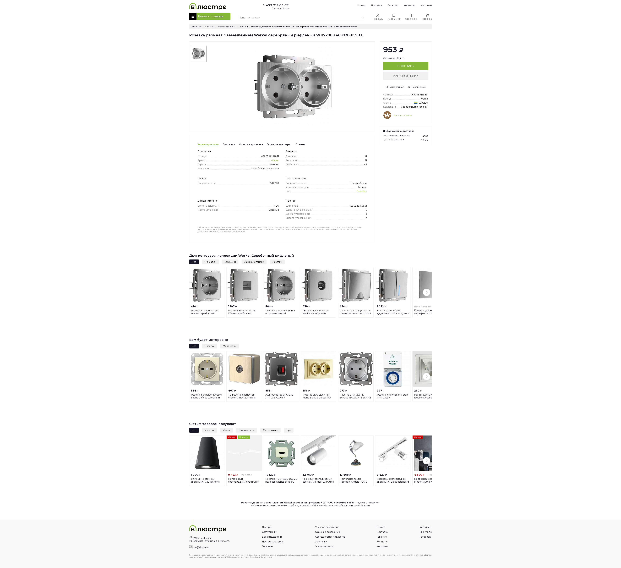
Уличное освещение (327, 527)
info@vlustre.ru (200, 547)
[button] (194, 292)
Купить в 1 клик (405, 75)
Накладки (210, 261)
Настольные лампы (273, 541)
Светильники (270, 430)
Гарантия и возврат (279, 144)
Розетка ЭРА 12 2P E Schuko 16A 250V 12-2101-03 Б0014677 (355, 397)
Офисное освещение (327, 531)
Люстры (266, 527)
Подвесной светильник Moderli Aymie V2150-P (427, 480)
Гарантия (392, 5)
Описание (229, 144)
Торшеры (267, 546)
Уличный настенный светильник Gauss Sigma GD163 (205, 481)
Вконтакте (425, 531)
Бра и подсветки (272, 536)
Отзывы (300, 144)
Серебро (361, 191)
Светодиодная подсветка (330, 536)
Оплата (361, 5)
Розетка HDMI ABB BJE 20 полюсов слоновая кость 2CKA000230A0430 (281, 481)
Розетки (277, 261)
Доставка (376, 5)
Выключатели (247, 430)
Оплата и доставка (251, 144)
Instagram (425, 527)
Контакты (426, 5)
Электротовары (324, 546)
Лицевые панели (254, 261)
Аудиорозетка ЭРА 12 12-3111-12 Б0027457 (279, 396)
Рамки (226, 430)
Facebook (425, 536)
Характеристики (208, 144)
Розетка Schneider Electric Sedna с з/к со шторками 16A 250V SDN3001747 (206, 397)
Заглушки (230, 261)
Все (194, 261)
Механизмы (229, 346)
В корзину (405, 66)
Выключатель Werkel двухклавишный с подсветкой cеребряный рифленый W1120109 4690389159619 (408, 313)
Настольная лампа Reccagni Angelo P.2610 (353, 480)
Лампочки (321, 541)
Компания (409, 5)
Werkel (275, 160)
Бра (288, 430)
